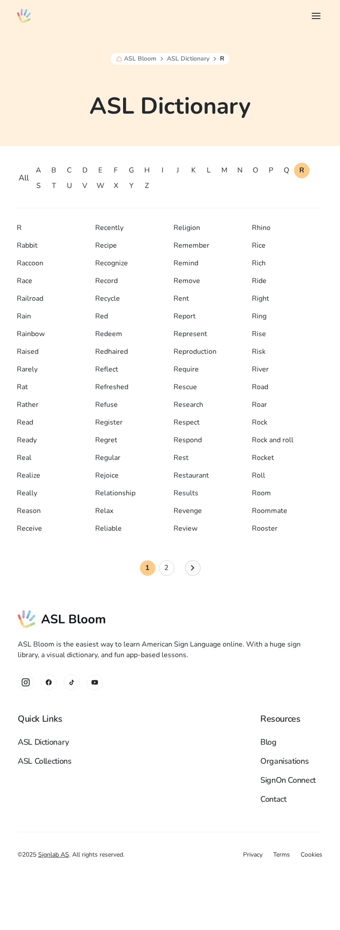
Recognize (111, 263)
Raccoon (30, 263)
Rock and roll (273, 440)
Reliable (108, 528)
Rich (259, 263)
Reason (29, 511)
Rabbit (27, 245)
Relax (104, 511)
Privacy (253, 854)
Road (260, 387)
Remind (186, 263)
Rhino (261, 228)
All (24, 177)
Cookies (311, 854)
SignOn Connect (288, 780)
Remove (187, 281)
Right (260, 298)
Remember (191, 245)
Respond (188, 440)
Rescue (185, 387)
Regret (106, 440)
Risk (259, 351)
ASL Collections (45, 761)
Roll (258, 475)
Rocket (263, 458)
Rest (181, 458)
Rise (259, 334)
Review (185, 528)
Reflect (106, 369)
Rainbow (31, 334)
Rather (28, 405)
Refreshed (111, 387)
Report (185, 316)
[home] (24, 16)
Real (24, 458)
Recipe (106, 245)
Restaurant (191, 475)
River (260, 369)
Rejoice (107, 475)
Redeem (108, 334)
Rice (259, 245)
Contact (273, 799)
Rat (22, 387)
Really (27, 493)
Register (109, 422)
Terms (281, 854)
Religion (187, 228)
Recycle (107, 298)
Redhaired (111, 351)
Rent (181, 298)
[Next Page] (193, 568)
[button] (314, 16)
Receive (29, 528)
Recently (109, 228)
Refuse (106, 405)
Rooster (265, 528)
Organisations (284, 761)
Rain (24, 316)
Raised (28, 351)
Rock (259, 422)
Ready (27, 440)
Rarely (27, 369)
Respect (187, 422)
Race (24, 281)
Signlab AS (53, 854)
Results (186, 493)
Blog (268, 742)
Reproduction (195, 351)
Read (25, 422)
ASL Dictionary (188, 59)
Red (101, 316)
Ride (259, 281)
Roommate (269, 511)
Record (106, 281)
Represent (190, 334)
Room (261, 493)
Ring (259, 316)
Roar (259, 405)
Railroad (30, 298)
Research (188, 405)
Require (186, 369)
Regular (107, 458)
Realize (28, 475)
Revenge (188, 511)
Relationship (115, 493)
